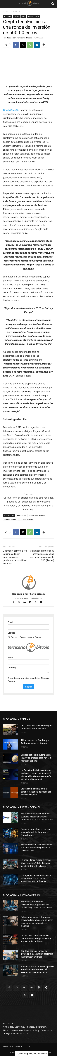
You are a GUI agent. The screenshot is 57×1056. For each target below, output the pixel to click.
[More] (44, 45)
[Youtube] (42, 602)
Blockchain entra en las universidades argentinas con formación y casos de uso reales (36, 904)
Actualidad (15, 11)
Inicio (5, 11)
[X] (23, 45)
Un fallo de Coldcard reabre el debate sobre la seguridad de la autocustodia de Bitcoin (36, 938)
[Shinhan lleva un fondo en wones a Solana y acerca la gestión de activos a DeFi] (10, 848)
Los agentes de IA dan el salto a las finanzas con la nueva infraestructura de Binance (36, 878)
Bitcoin (16, 16)
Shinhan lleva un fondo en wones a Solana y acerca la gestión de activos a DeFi (36, 847)
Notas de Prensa (33, 16)
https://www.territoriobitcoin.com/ (28, 598)
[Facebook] (16, 45)
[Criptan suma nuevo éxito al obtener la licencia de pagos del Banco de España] (10, 792)
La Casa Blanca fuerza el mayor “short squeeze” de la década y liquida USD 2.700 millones (36, 863)
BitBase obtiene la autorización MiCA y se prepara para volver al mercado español (36, 758)
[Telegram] (31, 602)
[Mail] (32, 988)
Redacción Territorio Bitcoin (19, 38)
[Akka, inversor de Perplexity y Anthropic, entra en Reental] (10, 744)
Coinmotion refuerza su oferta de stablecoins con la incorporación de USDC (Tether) (42, 555)
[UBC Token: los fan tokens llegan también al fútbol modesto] (10, 729)
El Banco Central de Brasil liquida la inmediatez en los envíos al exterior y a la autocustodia (37, 969)
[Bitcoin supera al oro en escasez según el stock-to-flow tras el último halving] (10, 833)
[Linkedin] (37, 45)
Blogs (23, 16)
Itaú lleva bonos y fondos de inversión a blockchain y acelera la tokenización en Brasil (37, 954)
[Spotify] (39, 988)
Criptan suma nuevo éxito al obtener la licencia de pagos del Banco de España (36, 792)
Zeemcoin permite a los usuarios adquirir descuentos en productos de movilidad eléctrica (15, 557)
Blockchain (21, 515)
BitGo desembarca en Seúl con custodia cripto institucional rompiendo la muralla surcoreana (37, 816)
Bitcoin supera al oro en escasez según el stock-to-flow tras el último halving (36, 832)
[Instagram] (20, 602)
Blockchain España (37, 515)
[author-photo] (28, 589)
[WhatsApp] (30, 45)
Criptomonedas (10, 519)
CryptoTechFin (11, 110)
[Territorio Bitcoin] (28, 4)
